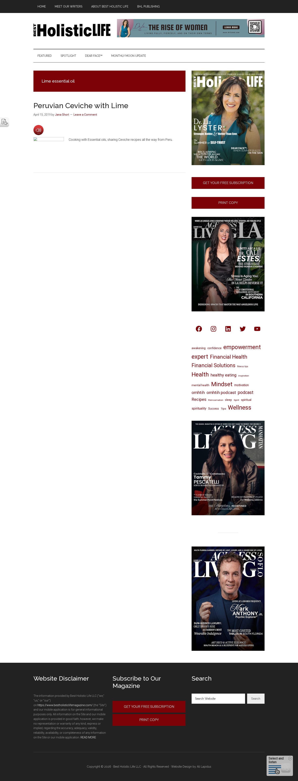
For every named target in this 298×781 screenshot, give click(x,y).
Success (213, 408)
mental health (200, 385)
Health (200, 374)
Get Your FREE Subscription (228, 183)
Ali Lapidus (204, 766)
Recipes (199, 399)
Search (255, 698)
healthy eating (223, 375)
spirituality (199, 408)
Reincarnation (215, 400)
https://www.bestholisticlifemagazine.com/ (65, 705)
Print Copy (228, 203)
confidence (214, 348)
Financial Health (228, 357)
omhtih (198, 392)
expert (200, 356)
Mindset (222, 384)
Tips (223, 408)
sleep (228, 399)
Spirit (236, 400)
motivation (241, 385)
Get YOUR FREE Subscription (149, 707)
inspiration (243, 375)
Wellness (239, 407)
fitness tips (242, 366)
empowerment (242, 347)
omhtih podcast (221, 392)
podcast (245, 392)
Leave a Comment (85, 114)
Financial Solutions (213, 365)
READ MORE (88, 737)
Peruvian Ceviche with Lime (80, 105)
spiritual (246, 400)
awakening (199, 348)
